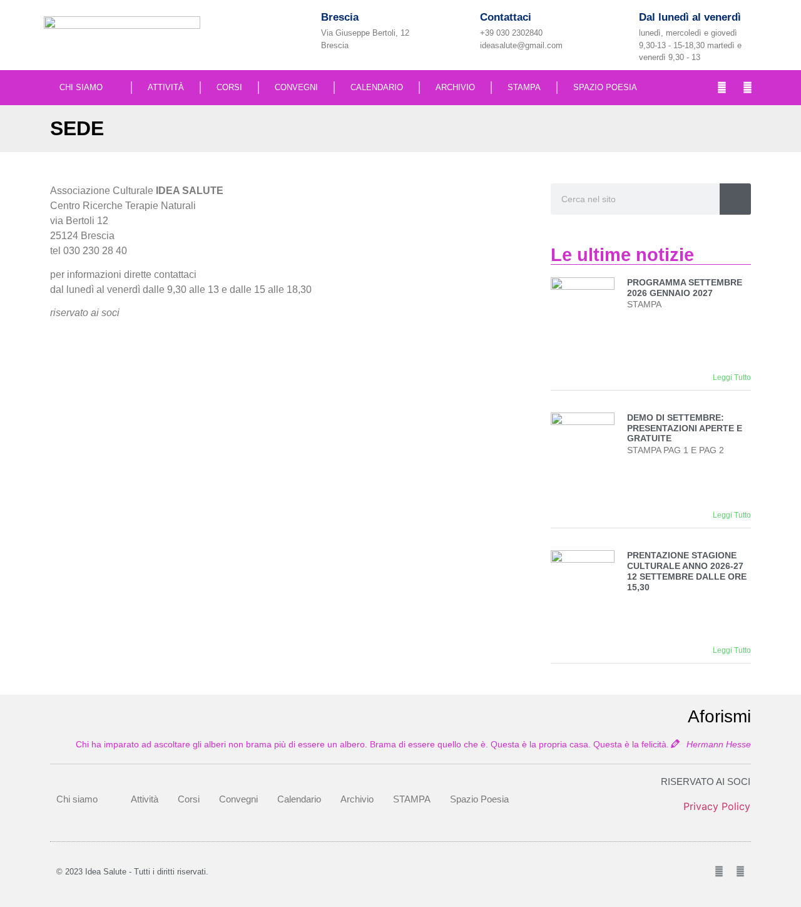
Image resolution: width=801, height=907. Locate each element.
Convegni (296, 87)
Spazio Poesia (605, 87)
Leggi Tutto (732, 377)
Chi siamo (81, 87)
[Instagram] (747, 87)
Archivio (455, 87)
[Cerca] (735, 199)
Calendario (376, 87)
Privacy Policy (716, 806)
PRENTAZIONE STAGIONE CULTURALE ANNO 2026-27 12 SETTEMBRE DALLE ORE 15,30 (687, 571)
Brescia (340, 17)
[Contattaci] (460, 29)
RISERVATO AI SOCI (705, 781)
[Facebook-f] (722, 87)
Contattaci (505, 17)
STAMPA (524, 87)
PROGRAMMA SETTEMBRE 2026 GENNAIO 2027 (684, 287)
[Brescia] (301, 29)
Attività (166, 87)
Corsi (229, 87)
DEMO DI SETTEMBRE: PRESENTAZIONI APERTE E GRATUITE (684, 428)
